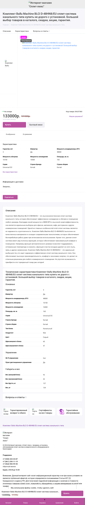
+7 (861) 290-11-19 (10, 462)
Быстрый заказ (35, 125)
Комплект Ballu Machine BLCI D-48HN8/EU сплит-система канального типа (33, 426)
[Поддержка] (81, 4)
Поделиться (9, 197)
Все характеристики (10, 172)
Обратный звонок (9, 466)
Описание (7, 31)
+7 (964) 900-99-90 (10, 464)
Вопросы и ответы (41, 31)
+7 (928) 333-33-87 (10, 459)
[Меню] (4, 4)
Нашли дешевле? (76, 116)
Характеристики (22, 31)
